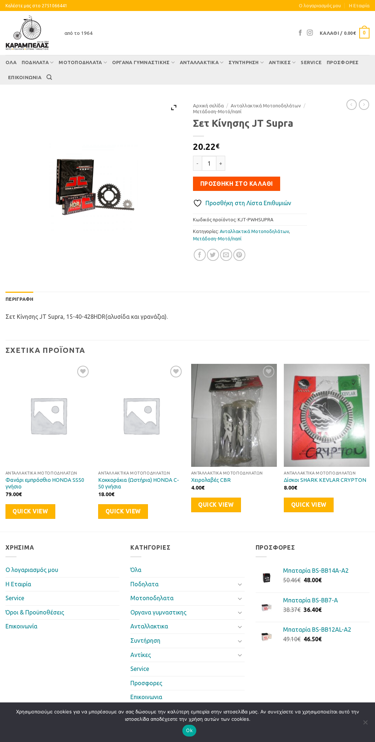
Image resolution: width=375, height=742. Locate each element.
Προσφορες (343, 62)
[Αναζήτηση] (49, 77)
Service (311, 62)
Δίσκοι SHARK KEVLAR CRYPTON (325, 480)
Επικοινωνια (24, 77)
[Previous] (5, 447)
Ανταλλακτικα (199, 62)
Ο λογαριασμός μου (320, 5)
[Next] (369, 447)
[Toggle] (240, 584)
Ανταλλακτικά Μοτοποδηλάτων (266, 105)
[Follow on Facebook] (300, 33)
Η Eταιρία (359, 5)
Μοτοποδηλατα (80, 62)
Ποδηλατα (35, 62)
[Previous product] (364, 104)
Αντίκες (280, 62)
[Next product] (351, 104)
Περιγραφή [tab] (19, 299)
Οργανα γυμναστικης (141, 62)
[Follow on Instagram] (310, 33)
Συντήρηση (244, 62)
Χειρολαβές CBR (211, 480)
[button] (345, 33)
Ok (189, 730)
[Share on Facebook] (200, 255)
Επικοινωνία (21, 626)
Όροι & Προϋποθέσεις (34, 612)
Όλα (10, 62)
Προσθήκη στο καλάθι (236, 184)
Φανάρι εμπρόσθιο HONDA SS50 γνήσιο (44, 483)
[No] (365, 724)
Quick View (30, 511)
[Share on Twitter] (213, 255)
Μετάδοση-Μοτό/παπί (217, 111)
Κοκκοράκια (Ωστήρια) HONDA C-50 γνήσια (138, 483)
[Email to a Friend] (226, 255)
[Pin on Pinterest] (239, 255)
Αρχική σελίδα (208, 105)
